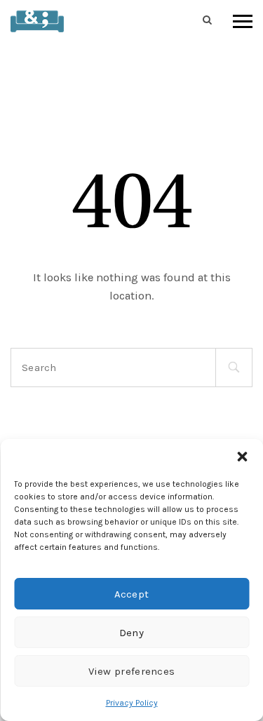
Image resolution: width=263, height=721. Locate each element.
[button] (242, 457)
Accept (131, 594)
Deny (131, 632)
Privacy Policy (132, 703)
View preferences (131, 671)
